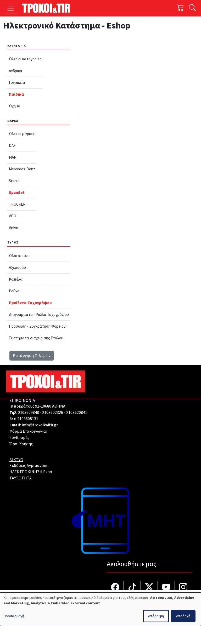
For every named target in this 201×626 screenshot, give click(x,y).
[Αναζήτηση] (192, 8)
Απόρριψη (156, 616)
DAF (12, 145)
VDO (12, 216)
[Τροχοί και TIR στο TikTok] (132, 588)
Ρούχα (14, 291)
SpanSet (17, 192)
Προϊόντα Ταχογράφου (30, 303)
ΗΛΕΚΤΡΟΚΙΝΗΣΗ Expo (30, 472)
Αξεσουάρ (17, 267)
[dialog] (100, 609)
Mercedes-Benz (22, 169)
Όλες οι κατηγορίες (25, 59)
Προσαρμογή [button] (14, 616)
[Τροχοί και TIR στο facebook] (115, 588)
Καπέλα (16, 279)
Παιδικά (16, 94)
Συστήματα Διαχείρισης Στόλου (36, 338)
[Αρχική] (48, 8)
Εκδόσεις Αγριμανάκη (28, 465)
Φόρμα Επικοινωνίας (28, 431)
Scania (14, 181)
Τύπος (13, 242)
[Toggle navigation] (10, 8)
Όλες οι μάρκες (22, 134)
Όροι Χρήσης (21, 444)
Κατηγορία (16, 46)
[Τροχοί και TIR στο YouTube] (166, 588)
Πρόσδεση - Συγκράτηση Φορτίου (37, 326)
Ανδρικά (15, 71)
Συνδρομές (19, 437)
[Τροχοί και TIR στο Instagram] (183, 588)
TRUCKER (17, 204)
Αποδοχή (183, 616)
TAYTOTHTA (20, 478)
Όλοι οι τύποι (20, 256)
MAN (12, 157)
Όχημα (14, 106)
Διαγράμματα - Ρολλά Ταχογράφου (39, 314)
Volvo (13, 228)
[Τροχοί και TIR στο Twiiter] (149, 588)
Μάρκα (12, 121)
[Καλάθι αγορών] (180, 8)
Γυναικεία (17, 82)
